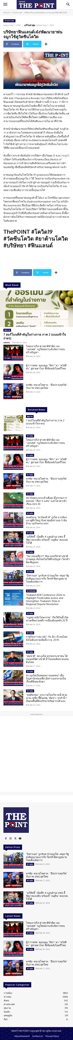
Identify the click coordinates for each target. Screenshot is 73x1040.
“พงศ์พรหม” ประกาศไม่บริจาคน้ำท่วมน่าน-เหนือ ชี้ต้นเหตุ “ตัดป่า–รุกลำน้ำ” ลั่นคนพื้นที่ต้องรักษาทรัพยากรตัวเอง (46, 698)
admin (6, 342)
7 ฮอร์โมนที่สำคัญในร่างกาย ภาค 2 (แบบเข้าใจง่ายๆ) (34, 336)
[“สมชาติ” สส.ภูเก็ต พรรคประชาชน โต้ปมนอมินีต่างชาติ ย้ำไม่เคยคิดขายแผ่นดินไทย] (13, 659)
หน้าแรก (6, 12)
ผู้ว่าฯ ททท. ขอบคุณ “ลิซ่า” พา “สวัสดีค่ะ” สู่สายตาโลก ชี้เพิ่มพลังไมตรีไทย (46, 367)
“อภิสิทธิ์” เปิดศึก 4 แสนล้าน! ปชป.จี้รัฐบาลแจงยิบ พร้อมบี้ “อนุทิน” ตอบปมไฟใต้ (47, 539)
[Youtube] (20, 838)
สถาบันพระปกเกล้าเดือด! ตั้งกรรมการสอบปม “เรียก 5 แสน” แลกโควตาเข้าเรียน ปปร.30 (46, 501)
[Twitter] (15, 838)
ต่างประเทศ (17, 12)
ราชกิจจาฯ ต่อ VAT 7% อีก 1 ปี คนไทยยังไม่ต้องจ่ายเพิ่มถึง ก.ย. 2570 (46, 638)
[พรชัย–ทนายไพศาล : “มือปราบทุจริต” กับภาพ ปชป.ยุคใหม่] (13, 391)
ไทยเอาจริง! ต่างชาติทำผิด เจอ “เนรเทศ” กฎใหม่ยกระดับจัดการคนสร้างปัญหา (45, 349)
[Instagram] (10, 838)
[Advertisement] (36, 754)
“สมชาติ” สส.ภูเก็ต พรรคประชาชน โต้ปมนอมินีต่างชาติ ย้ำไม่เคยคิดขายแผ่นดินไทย (47, 659)
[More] (46, 44)
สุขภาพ (7, 330)
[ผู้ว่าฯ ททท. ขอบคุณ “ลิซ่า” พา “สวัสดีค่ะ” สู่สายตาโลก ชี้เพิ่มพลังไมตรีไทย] (13, 372)
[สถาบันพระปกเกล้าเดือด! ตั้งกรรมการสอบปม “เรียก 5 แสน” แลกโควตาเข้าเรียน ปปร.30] (13, 501)
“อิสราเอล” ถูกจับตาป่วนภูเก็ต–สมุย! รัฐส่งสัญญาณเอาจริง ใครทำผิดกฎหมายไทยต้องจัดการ (47, 578)
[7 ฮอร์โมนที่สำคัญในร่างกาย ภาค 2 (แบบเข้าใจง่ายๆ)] (36, 308)
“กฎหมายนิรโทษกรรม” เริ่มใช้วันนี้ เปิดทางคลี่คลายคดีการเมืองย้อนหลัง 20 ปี (47, 619)
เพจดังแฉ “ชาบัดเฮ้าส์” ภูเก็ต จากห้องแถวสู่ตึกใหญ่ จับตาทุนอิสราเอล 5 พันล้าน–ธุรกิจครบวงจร (46, 520)
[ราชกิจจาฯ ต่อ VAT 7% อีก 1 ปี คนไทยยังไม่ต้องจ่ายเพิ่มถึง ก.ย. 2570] (13, 639)
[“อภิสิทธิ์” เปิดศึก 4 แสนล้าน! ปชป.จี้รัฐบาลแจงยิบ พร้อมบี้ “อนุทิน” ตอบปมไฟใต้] (13, 539)
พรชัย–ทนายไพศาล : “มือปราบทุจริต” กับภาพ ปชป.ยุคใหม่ (46, 386)
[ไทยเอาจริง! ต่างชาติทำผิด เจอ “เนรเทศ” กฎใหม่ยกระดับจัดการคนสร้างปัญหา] (13, 353)
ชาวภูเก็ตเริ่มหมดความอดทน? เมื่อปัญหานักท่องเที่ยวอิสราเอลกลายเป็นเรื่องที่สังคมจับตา (46, 678)
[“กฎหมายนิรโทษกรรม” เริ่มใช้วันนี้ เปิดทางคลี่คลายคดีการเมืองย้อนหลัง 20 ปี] (13, 620)
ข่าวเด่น (7, 358)
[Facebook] (5, 838)
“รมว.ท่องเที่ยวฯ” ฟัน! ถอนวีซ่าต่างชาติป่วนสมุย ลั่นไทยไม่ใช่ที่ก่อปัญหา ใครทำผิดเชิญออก (48, 559)
